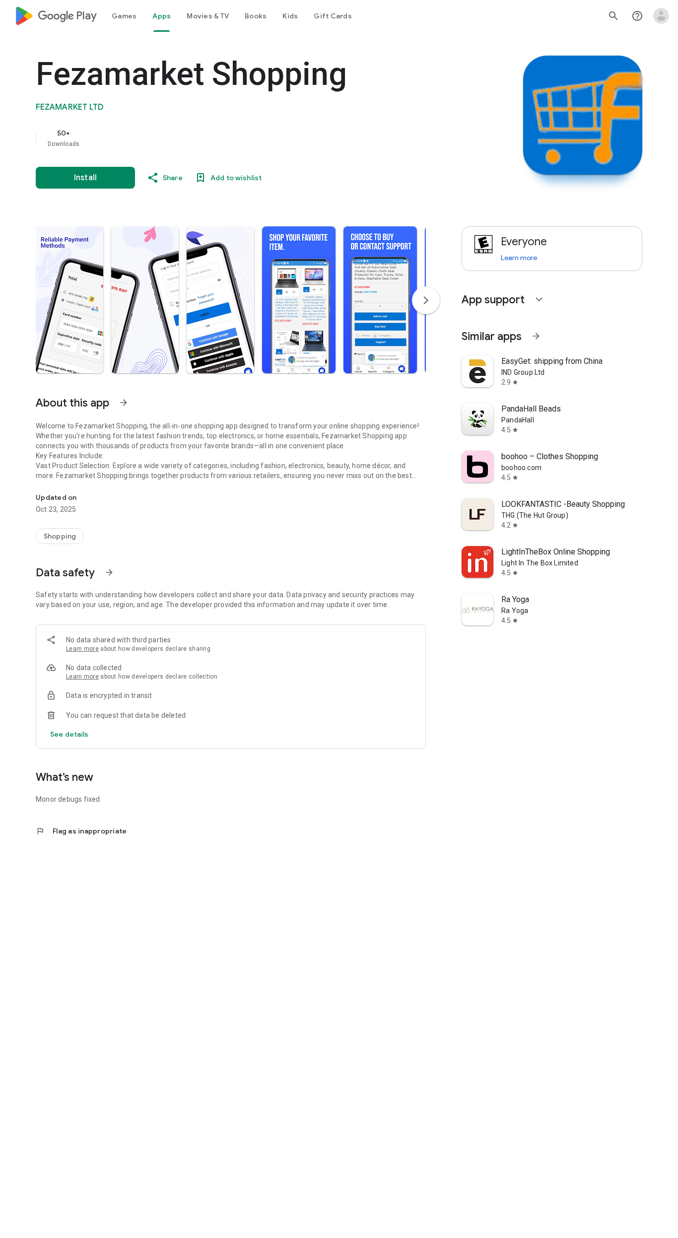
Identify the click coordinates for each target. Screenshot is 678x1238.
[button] (69, 299)
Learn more (82, 648)
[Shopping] (60, 536)
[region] (234, 138)
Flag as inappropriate (81, 830)
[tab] (124, 16)
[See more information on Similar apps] (536, 336)
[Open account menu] (661, 16)
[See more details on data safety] (69, 734)
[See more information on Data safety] (109, 572)
